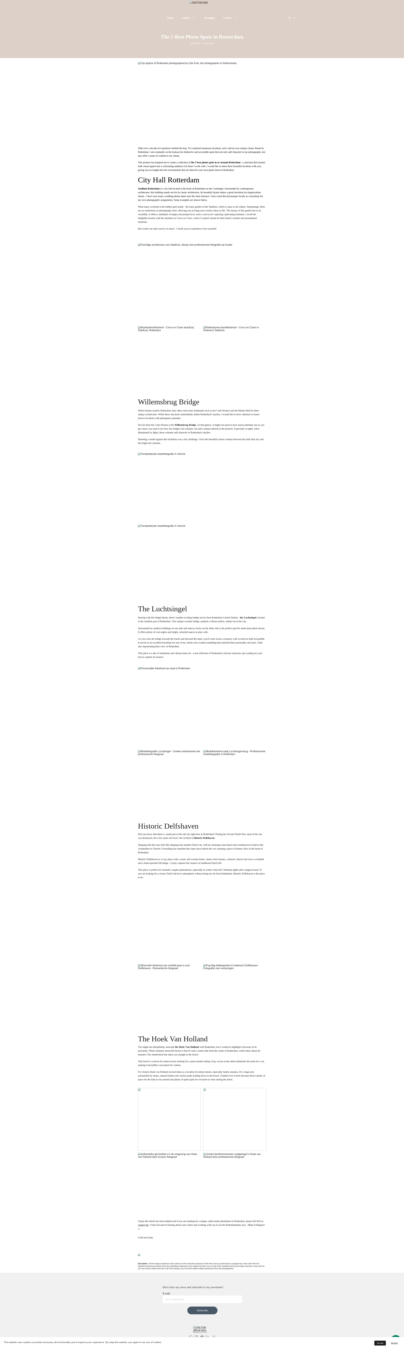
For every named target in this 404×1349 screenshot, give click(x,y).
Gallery (186, 18)
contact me (143, 1225)
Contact (227, 18)
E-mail (166, 1293)
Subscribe (202, 1310)
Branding (209, 18)
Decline (394, 1343)
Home (170, 18)
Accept (380, 1343)
